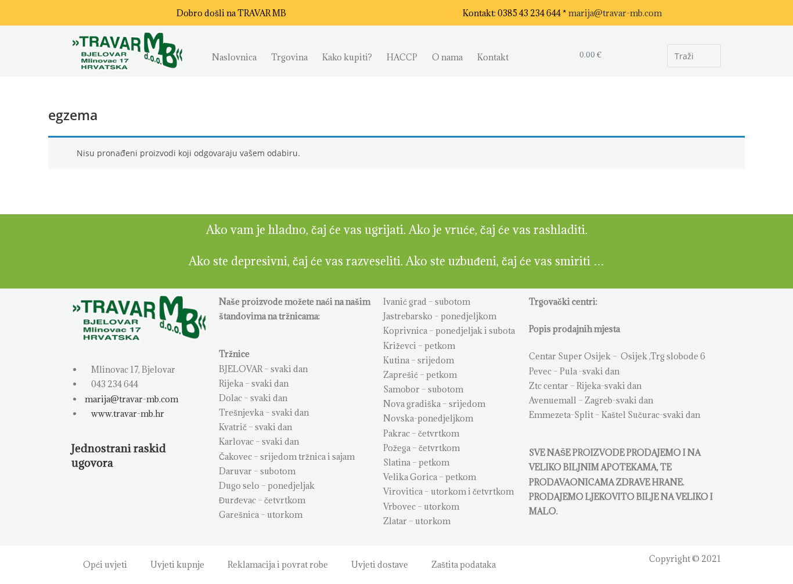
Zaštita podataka (463, 564)
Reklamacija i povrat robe (278, 564)
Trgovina (289, 57)
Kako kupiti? (347, 57)
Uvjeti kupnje (177, 564)
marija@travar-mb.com (615, 13)
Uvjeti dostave (379, 564)
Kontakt (493, 57)
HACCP (402, 57)
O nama (447, 57)
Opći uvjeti (105, 564)
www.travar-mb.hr (126, 413)
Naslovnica (234, 57)
